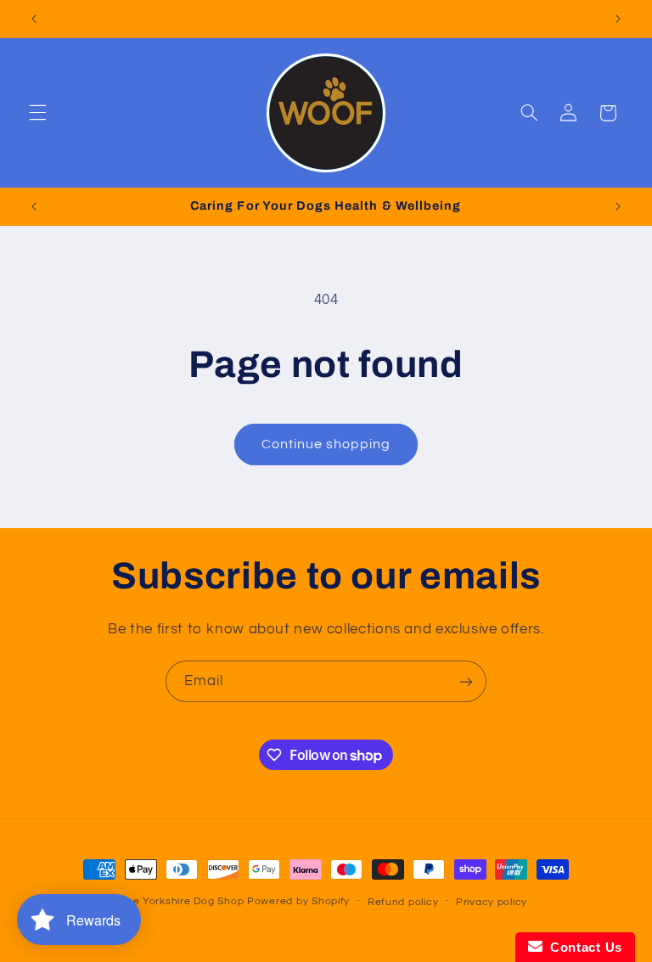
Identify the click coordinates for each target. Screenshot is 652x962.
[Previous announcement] (34, 18)
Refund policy (403, 902)
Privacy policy (491, 902)
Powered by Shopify (298, 901)
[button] (37, 112)
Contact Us (582, 947)
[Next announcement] (618, 18)
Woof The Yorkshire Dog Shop (166, 901)
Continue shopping (326, 444)
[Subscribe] (466, 681)
